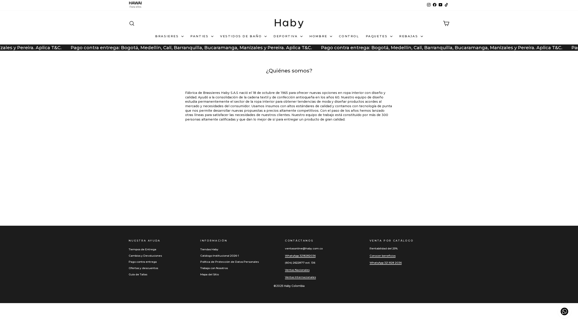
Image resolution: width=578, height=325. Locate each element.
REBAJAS (409, 36)
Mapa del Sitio (209, 274)
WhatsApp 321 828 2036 (386, 262)
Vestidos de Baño (241, 36)
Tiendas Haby (209, 249)
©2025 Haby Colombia (289, 286)
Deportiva (286, 36)
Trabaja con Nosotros (214, 268)
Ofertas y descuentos (143, 268)
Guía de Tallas (138, 274)
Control (349, 36)
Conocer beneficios (383, 255)
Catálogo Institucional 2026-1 (219, 255)
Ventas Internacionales (300, 277)
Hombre (319, 36)
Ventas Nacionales (297, 270)
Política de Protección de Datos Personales (229, 261)
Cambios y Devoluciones (145, 255)
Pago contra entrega (143, 261)
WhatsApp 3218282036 (300, 255)
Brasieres (167, 36)
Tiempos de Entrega (142, 249)
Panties (200, 36)
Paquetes (377, 36)
